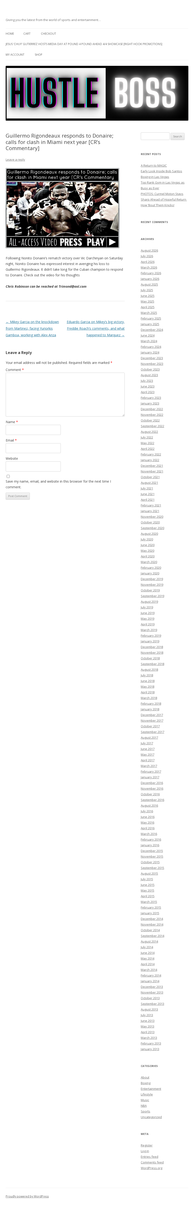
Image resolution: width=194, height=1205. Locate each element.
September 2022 (152, 426)
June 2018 (147, 681)
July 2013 (147, 1015)
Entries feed (149, 1156)
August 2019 (149, 601)
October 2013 (150, 998)
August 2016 (149, 805)
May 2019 (147, 618)
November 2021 (152, 471)
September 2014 (152, 936)
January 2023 (150, 403)
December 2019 (152, 579)
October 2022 (150, 420)
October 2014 (150, 930)
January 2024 (150, 352)
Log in (145, 1151)
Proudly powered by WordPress (27, 1196)
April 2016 (147, 828)
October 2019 (150, 590)
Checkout (48, 34)
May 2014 (147, 958)
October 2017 (150, 726)
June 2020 (147, 545)
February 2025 (151, 318)
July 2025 (147, 290)
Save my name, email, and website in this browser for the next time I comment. (58, 484)
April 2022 (147, 449)
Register (147, 1145)
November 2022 (152, 415)
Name (12, 422)
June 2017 (147, 749)
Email (11, 440)
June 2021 (147, 494)
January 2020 (150, 573)
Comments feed (152, 1162)
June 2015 (147, 885)
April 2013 (147, 1032)
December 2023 (152, 358)
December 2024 (152, 330)
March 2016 (149, 834)
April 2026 (147, 262)
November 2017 (152, 720)
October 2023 (150, 369)
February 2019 (151, 635)
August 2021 (149, 482)
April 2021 (147, 499)
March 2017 (149, 766)
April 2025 (147, 307)
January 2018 (150, 709)
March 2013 (149, 1038)
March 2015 (149, 902)
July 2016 (147, 811)
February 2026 (151, 273)
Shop (38, 55)
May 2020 (147, 550)
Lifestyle (147, 1094)
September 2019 (152, 596)
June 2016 (147, 817)
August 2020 (149, 533)
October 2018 (150, 658)
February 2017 (151, 771)
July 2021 (147, 488)
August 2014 (149, 941)
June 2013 (147, 1021)
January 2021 (150, 511)
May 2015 (147, 890)
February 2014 (151, 975)
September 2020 (152, 528)
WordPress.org (151, 1168)
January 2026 (150, 279)
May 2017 (147, 754)
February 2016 (151, 839)
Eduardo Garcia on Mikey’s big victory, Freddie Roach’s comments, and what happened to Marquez (96, 328)
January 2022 (150, 460)
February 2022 (151, 454)
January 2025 (150, 324)
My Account (15, 55)
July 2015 (147, 879)
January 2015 (150, 913)
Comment (15, 369)
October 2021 (150, 477)
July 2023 (147, 381)
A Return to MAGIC (154, 165)
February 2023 (151, 398)
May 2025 (147, 301)
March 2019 (149, 630)
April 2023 (147, 392)
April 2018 (147, 692)
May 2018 (147, 686)
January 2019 (150, 641)
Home (10, 34)
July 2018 (147, 675)
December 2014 (152, 919)
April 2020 (147, 556)
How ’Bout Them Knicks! (157, 205)
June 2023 (147, 386)
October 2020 (150, 522)
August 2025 (149, 284)
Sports (145, 1111)
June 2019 (147, 613)
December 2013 (152, 987)
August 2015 (149, 873)
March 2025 (149, 313)
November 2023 (152, 364)
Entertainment (151, 1089)
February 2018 (151, 703)
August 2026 (149, 250)
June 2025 (147, 296)
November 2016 (152, 788)
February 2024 (151, 347)
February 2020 (151, 567)
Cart (27, 34)
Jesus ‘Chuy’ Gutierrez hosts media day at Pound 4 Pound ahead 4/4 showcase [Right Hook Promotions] (84, 44)
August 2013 (149, 1009)
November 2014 (152, 924)
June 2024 (147, 335)
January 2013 (150, 1049)
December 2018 (152, 647)
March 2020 (149, 562)
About (145, 1077)
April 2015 (147, 896)
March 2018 (149, 698)
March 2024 (149, 341)
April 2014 (147, 964)
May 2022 (147, 443)
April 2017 (147, 760)
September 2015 (152, 868)
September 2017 (152, 732)
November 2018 (152, 652)
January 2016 (150, 845)
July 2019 (147, 607)
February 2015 (151, 907)
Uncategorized (151, 1117)
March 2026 (149, 267)
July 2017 (147, 743)
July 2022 (147, 437)
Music (145, 1100)
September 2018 (152, 664)
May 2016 (147, 822)
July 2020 (147, 539)
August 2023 (149, 375)
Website (12, 458)
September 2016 (152, 800)
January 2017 (150, 777)
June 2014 (147, 953)
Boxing (145, 1083)
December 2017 (152, 715)
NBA (144, 1106)
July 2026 (147, 256)
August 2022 (149, 432)
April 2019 (147, 624)
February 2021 (151, 505)
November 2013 (152, 992)
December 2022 (152, 409)
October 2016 (150, 794)
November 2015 (152, 856)
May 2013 (147, 1026)
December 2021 (152, 465)
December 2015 (152, 851)
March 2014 (149, 970)
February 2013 (151, 1043)
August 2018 (149, 669)
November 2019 (152, 584)
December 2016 (152, 783)
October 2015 (150, 862)
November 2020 (152, 516)
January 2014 (150, 981)
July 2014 (147, 947)
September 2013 (152, 1004)
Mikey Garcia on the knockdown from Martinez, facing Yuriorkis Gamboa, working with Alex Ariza (32, 328)
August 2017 (149, 737)
